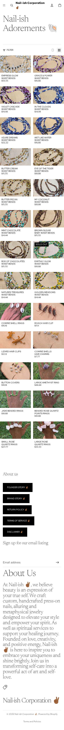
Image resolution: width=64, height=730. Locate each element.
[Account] (52, 5)
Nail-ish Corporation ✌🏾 (26, 714)
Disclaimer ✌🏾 (15, 531)
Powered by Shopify (47, 714)
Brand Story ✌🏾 (16, 498)
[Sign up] (57, 562)
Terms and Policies (32, 721)
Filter (10, 50)
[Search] (12, 5)
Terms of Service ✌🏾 (18, 520)
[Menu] (4, 5)
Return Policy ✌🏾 (17, 509)
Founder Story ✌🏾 (17, 487)
